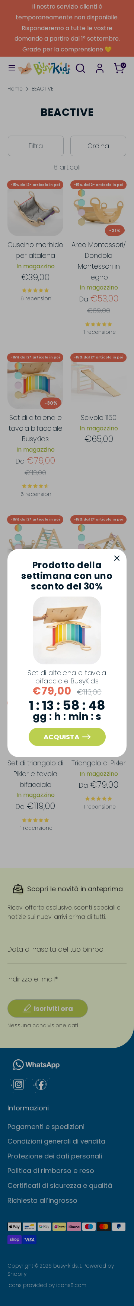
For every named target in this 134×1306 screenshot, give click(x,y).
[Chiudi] (117, 558)
